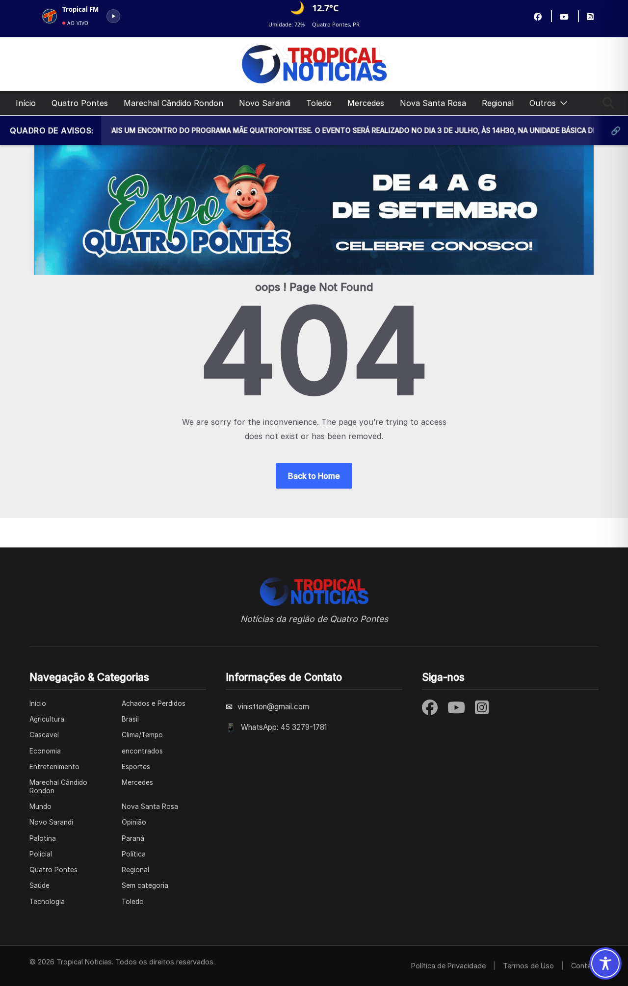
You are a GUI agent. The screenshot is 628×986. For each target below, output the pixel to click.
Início (26, 103)
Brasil (130, 719)
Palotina (42, 838)
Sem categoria (145, 885)
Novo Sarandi (264, 103)
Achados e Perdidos (153, 703)
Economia (45, 751)
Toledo (319, 103)
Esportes (136, 767)
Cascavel (44, 735)
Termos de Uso (528, 965)
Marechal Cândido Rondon (173, 103)
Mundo (40, 806)
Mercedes (365, 103)
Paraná (133, 838)
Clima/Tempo (142, 735)
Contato (585, 965)
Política (134, 854)
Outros (542, 103)
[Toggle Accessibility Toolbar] (605, 963)
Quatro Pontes (80, 103)
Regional (498, 103)
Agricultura (46, 719)
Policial (40, 854)
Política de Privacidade (448, 965)
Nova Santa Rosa (433, 103)
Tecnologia (47, 902)
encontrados (142, 751)
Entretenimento (54, 767)
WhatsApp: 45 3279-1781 (284, 727)
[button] (562, 103)
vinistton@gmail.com (273, 706)
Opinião (134, 822)
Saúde (39, 885)
